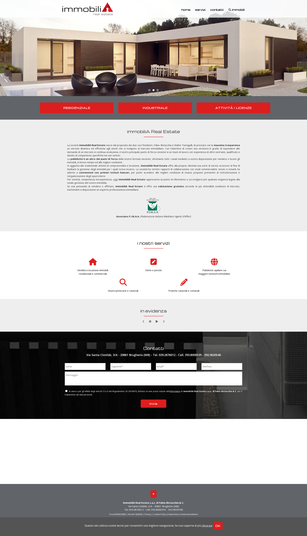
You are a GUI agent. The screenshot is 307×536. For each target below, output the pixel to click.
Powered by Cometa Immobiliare (183, 514)
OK (217, 526)
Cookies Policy (159, 514)
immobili (238, 9)
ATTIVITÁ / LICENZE (233, 108)
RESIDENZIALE (76, 108)
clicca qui (207, 525)
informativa (175, 391)
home (185, 9)
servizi (200, 9)
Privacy (148, 514)
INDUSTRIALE (155, 108)
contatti (217, 9)
